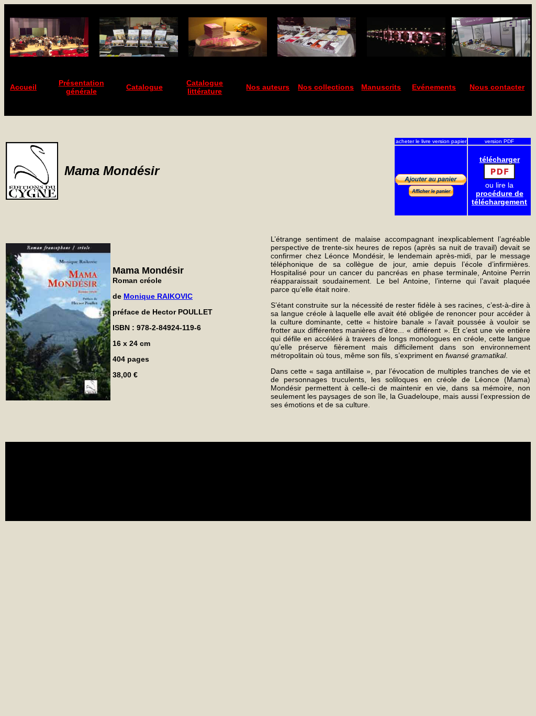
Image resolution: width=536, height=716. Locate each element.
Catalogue (144, 87)
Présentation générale (81, 87)
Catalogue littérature (204, 87)
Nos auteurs (267, 87)
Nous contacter (497, 87)
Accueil (23, 87)
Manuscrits (381, 87)
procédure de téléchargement (499, 197)
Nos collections (326, 87)
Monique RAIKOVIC (158, 296)
